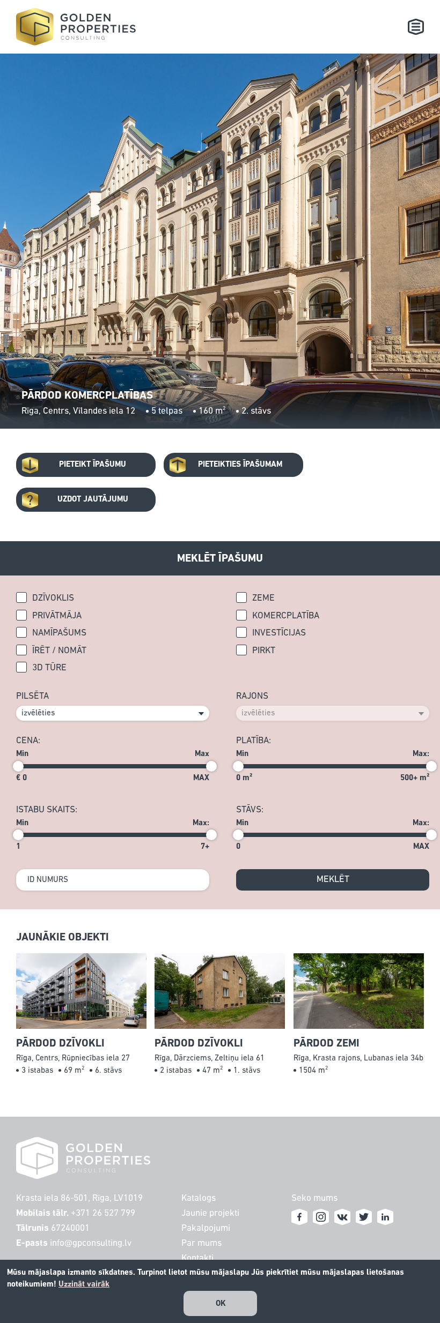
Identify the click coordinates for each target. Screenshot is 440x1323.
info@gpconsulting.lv (90, 1243)
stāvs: (249, 809)
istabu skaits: (46, 809)
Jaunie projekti (210, 1213)
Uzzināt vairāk (83, 1284)
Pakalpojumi (205, 1228)
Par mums (201, 1243)
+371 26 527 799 (103, 1213)
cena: (28, 740)
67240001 (70, 1228)
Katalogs (198, 1198)
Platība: (253, 740)
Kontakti (197, 1258)
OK (221, 1303)
